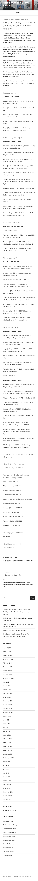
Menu (20, 13)
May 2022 (6, 773)
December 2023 (8, 701)
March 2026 (7, 648)
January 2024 (7, 697)
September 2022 (8, 758)
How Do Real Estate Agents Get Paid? (15, 630)
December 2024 (8, 667)
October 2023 (7, 708)
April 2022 (6, 777)
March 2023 (7, 735)
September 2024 (8, 678)
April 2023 (6, 731)
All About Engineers (9, 810)
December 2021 (8, 792)
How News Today (8, 848)
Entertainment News (9, 829)
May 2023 (6, 727)
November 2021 (8, 796)
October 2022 (7, 754)
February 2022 (7, 784)
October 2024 (7, 674)
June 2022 (6, 769)
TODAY (12, 562)
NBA (32, 560)
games (20, 560)
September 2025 (8, 659)
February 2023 (7, 739)
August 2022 (7, 761)
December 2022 (8, 746)
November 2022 (8, 750)
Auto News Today (8, 821)
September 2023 (8, 712)
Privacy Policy (7, 876)
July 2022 (6, 765)
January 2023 (7, 743)
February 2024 (7, 693)
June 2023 (6, 724)
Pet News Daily (7, 855)
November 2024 (8, 671)
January (27, 560)
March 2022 (7, 780)
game (15, 560)
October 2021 (7, 799)
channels (9, 560)
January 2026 (7, 652)
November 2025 (8, 655)
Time (7, 562)
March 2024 (7, 690)
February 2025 (7, 663)
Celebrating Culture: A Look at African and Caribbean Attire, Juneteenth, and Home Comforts (16, 612)
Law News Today (8, 851)
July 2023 (6, 720)
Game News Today (12, 557)
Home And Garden (9, 844)
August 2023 (7, 716)
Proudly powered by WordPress (22, 876)
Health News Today (9, 840)
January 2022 (7, 788)
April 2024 (6, 686)
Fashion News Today (9, 832)
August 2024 (7, 682)
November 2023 (8, 705)
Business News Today (10, 825)
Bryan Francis (22, 19)
